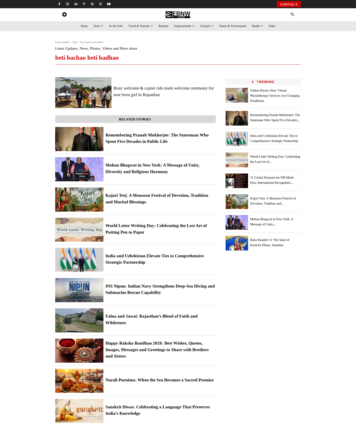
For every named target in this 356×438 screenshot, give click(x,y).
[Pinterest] (84, 4)
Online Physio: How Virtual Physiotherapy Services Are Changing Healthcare (275, 96)
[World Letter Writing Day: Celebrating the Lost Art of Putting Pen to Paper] (79, 230)
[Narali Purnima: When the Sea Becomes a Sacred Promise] (79, 381)
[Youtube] (109, 4)
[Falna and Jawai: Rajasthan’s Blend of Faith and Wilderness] (79, 320)
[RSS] (92, 4)
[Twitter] (100, 4)
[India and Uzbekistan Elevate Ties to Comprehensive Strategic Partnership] (79, 260)
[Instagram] (67, 4)
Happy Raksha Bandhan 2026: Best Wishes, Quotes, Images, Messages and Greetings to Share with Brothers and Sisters (157, 350)
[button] (292, 14)
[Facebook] (59, 4)
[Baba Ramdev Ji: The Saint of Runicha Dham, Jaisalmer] (237, 243)
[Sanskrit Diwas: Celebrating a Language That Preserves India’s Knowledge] (79, 411)
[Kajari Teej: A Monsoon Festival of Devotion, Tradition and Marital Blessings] (79, 200)
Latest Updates (62, 42)
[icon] (64, 15)
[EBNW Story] (178, 14)
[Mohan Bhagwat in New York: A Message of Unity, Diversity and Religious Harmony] (79, 169)
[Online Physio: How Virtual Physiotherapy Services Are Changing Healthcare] (237, 95)
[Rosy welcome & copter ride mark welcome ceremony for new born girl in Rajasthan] (83, 92)
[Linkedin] (76, 4)
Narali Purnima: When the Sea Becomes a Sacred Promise (159, 379)
